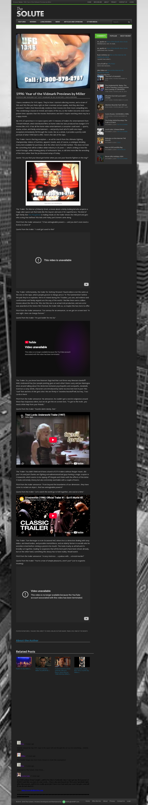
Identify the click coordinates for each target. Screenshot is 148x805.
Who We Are (98, 2)
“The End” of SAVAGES (113, 76)
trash (69, 631)
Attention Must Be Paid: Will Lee (116, 105)
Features (22, 22)
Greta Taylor (121, 149)
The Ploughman (122, 124)
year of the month (81, 631)
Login (132, 2)
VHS (72, 631)
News (58, 22)
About (106, 2)
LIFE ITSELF (111, 64)
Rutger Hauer (61, 631)
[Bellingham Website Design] (64, 802)
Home (20, 2)
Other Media (92, 22)
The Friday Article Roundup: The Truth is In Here (116, 121)
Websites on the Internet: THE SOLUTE (115, 139)
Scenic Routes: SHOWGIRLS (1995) (117, 114)
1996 (37, 631)
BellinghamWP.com (72, 802)
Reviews (33, 22)
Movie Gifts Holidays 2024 (114, 156)
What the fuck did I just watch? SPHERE (115, 97)
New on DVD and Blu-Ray (114, 147)
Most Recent (125, 36)
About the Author (27, 640)
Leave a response (71, 97)
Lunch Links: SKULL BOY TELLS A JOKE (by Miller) (81, 670)
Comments (101, 36)
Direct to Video (45, 631)
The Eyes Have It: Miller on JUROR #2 (42, 669)
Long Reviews (45, 22)
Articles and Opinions (73, 22)
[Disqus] (53, 709)
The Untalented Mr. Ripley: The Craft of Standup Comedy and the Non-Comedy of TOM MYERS (117, 87)
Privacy (113, 2)
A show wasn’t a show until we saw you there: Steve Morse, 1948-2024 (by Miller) (62, 671)
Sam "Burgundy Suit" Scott (32, 97)
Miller (53, 631)
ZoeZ (118, 142)
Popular (113, 36)
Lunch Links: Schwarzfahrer (114, 129)
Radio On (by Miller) (23, 669)
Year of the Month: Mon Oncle (117, 42)
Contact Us (123, 2)
